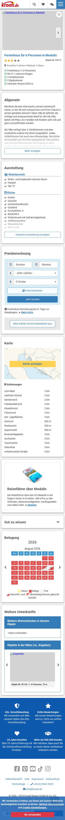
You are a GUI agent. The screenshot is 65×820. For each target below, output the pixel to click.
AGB (26, 779)
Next (58, 32)
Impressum (38, 779)
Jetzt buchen (32, 299)
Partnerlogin (18, 784)
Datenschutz (53, 779)
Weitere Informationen (51, 804)
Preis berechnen (33, 290)
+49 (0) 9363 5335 (43, 784)
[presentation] (7, 665)
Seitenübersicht (14, 779)
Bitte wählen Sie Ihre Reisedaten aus (32, 323)
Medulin (32, 505)
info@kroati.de (33, 789)
